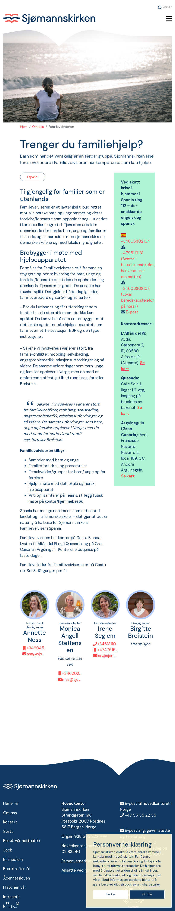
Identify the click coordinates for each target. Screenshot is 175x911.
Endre (110, 894)
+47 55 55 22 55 (140, 815)
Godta (147, 894)
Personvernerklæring (79, 861)
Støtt (8, 831)
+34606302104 (135, 241)
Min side (10, 906)
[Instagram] (18, 903)
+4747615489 (107, 649)
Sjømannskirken (63, 19)
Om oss (38, 126)
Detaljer (154, 884)
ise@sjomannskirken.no (107, 655)
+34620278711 (72, 673)
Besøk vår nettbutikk (21, 840)
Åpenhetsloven (16, 878)
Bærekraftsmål (16, 868)
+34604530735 (37, 648)
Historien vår (14, 887)
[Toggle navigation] (169, 19)
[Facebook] (7, 903)
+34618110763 (107, 644)
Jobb (7, 850)
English (167, 6)
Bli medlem (13, 859)
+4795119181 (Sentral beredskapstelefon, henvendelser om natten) (138, 264)
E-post (132, 312)
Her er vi (10, 803)
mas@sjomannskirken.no (72, 679)
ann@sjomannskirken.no (37, 653)
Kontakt (10, 822)
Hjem (24, 126)
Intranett (11, 896)
